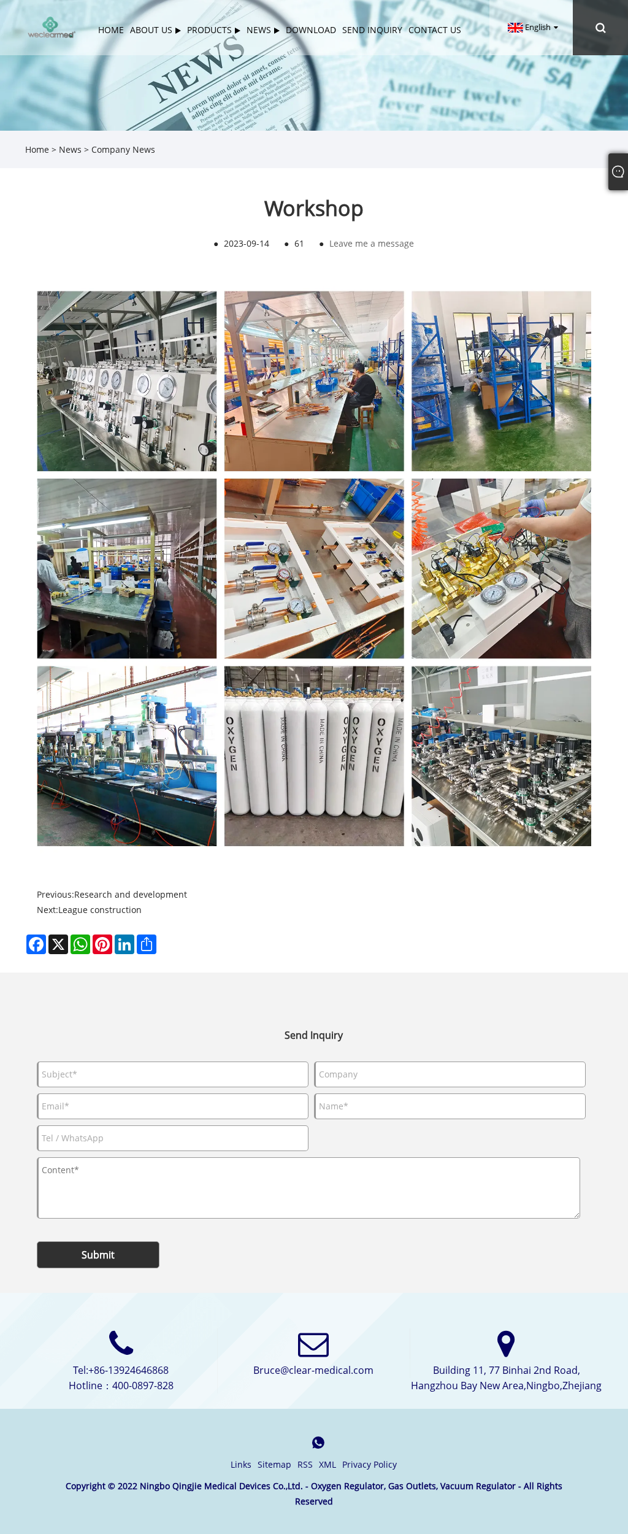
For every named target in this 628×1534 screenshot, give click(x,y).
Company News (123, 149)
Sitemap (274, 1464)
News (70, 149)
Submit (98, 1255)
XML (327, 1464)
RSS (305, 1464)
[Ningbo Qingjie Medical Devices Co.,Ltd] (51, 27)
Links (241, 1464)
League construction (100, 909)
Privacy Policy (369, 1464)
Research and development (130, 894)
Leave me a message (371, 243)
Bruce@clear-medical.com (313, 1370)
